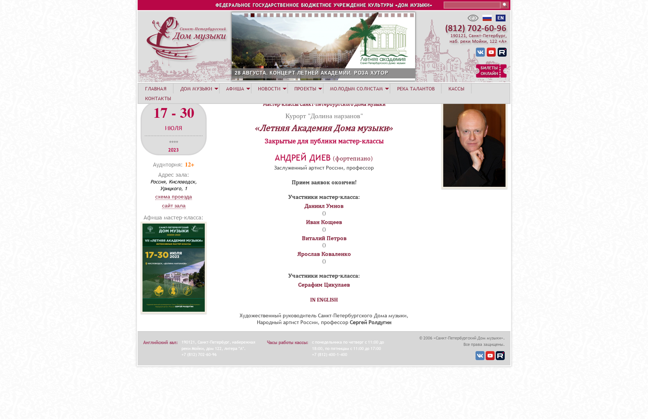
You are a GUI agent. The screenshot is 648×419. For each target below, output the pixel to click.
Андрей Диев (303, 158)
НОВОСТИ (269, 88)
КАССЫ (456, 88)
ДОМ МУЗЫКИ (196, 88)
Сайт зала (174, 206)
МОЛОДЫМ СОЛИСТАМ (356, 88)
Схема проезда (173, 197)
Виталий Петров (324, 238)
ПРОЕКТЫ (305, 88)
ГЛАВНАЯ (155, 88)
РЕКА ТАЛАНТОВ (416, 88)
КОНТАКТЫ (158, 98)
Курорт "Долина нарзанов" (324, 115)
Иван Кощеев (324, 222)
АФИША (235, 88)
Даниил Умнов (324, 206)
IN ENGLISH (324, 300)
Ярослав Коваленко (324, 254)
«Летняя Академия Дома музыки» (324, 128)
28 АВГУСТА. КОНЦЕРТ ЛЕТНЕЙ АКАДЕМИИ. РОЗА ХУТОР (311, 73)
